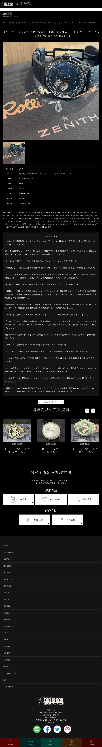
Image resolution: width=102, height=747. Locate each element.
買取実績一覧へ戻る (51, 402)
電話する (51, 744)
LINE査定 (22, 499)
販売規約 (6, 660)
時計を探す (7, 566)
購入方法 (6, 572)
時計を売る (7, 586)
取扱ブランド (8, 579)
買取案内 (71, 744)
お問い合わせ (8, 686)
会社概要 (6, 653)
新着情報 (6, 619)
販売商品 (6, 559)
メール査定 (54, 499)
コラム (5, 633)
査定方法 (6, 599)
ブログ (5, 639)
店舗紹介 (6, 613)
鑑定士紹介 (7, 646)
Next (93, 411)
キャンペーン (8, 626)
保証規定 (6, 666)
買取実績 (6, 606)
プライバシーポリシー (11, 673)
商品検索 (10, 744)
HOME (5, 545)
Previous (87, 411)
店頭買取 (38, 520)
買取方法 (6, 592)
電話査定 (87, 499)
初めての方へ (8, 552)
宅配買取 (71, 520)
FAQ (4, 680)
